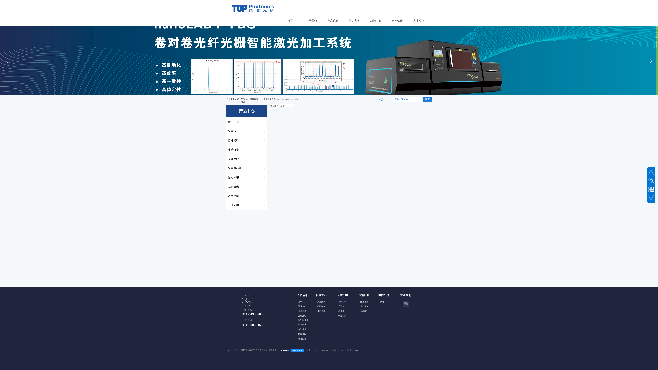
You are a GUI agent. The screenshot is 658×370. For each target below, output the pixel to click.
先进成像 (233, 186)
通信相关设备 (269, 99)
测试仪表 (254, 99)
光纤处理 (233, 158)
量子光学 (233, 121)
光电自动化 (235, 168)
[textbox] (407, 99)
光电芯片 (233, 131)
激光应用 (233, 177)
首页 (243, 99)
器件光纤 (233, 140)
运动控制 (233, 195)
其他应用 (233, 205)
